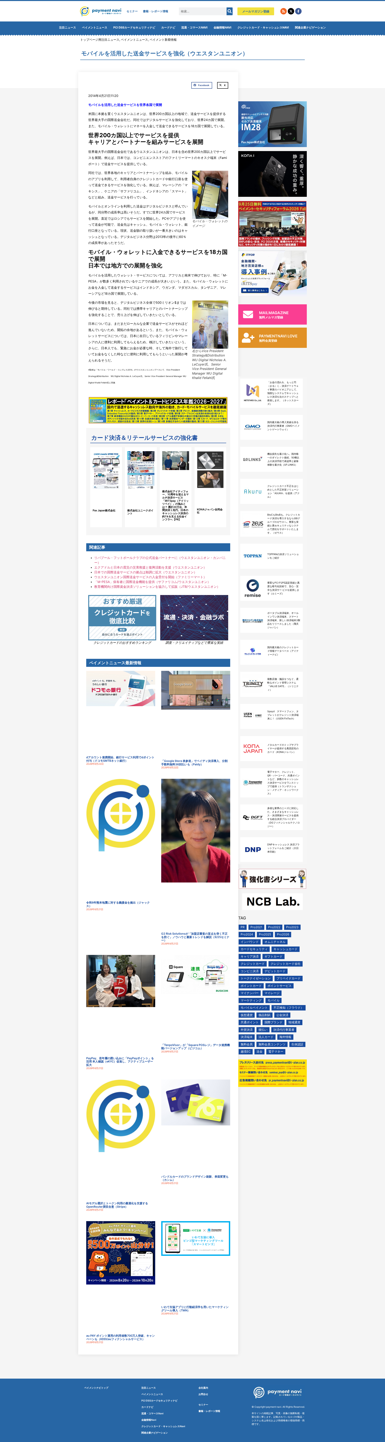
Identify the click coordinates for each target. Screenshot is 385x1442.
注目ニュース (67, 27)
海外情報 (285, 1037)
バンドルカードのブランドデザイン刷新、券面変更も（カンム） (195, 1178)
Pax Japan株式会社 (104, 510)
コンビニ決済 (250, 971)
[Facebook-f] (298, 11)
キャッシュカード (286, 949)
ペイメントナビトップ (96, 1387)
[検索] (230, 11)
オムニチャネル (275, 942)
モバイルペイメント (254, 1007)
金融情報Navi (222, 27)
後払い (262, 1030)
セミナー (132, 11)
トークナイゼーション (256, 978)
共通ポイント (250, 1022)
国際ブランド (273, 1022)
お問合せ (203, 1394)
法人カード (266, 1037)
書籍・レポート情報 (155, 11)
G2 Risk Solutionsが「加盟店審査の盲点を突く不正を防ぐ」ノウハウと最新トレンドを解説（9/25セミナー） (195, 937)
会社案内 (203, 1387)
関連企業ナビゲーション (310, 27)
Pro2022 (274, 927)
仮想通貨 (247, 1015)
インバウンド (250, 942)
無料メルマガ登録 (271, 317)
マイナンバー (250, 993)
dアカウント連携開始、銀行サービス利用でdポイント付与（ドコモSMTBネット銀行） (120, 759)
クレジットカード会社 (286, 964)
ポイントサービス (279, 986)
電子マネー (275, 1051)
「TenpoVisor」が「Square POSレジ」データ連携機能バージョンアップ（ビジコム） (195, 1046)
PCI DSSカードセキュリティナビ (134, 27)
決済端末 (247, 1037)
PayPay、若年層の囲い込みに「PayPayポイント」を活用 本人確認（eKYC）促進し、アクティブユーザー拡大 (120, 1061)
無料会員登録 (268, 340)
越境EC (246, 1051)
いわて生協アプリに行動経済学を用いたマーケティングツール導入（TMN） (195, 1308)
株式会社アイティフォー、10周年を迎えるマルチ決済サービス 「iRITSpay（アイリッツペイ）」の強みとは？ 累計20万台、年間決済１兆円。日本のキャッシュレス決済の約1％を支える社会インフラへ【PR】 (175, 505)
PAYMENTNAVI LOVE (278, 336)
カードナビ (168, 27)
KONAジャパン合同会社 (210, 511)
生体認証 (297, 1044)
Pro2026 (283, 934)
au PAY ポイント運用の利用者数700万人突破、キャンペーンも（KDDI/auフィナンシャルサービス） (120, 1337)
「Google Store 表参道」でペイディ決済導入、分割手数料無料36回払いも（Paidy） (194, 762)
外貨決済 (247, 1030)
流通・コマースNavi (194, 27)
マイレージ (272, 993)
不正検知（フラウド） (289, 1007)
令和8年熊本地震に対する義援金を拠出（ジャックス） (118, 904)
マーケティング (251, 1000)
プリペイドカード (289, 978)
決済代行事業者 (283, 1030)
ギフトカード (273, 956)
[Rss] (283, 11)
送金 (259, 1051)
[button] (201, 85)
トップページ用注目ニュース (99, 40)
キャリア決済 (250, 956)
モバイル (273, 1000)
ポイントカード (251, 986)
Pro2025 (265, 934)
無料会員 (247, 1044)
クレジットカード (253, 964)
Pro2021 (256, 927)
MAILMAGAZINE (274, 313)
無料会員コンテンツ (272, 1044)
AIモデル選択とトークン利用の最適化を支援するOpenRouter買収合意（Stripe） (117, 1204)
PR (243, 927)
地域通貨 (294, 1022)
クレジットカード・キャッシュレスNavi (263, 27)
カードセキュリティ (254, 949)
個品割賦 (264, 1015)
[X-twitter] (291, 11)
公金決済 (282, 1015)
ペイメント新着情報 (163, 40)
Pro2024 (247, 934)
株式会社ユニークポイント (140, 512)
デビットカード (275, 971)
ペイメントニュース (94, 27)
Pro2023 (292, 927)
